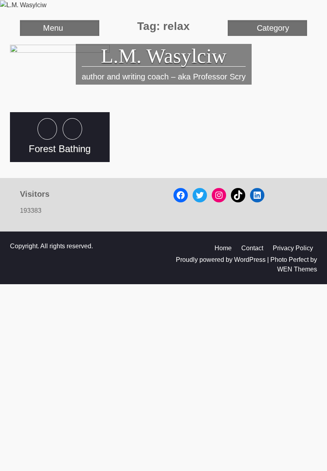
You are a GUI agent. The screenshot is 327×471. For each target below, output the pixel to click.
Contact (252, 248)
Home (223, 248)
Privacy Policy (293, 248)
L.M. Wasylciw (164, 56)
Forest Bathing (60, 148)
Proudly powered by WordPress (221, 259)
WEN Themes (297, 269)
